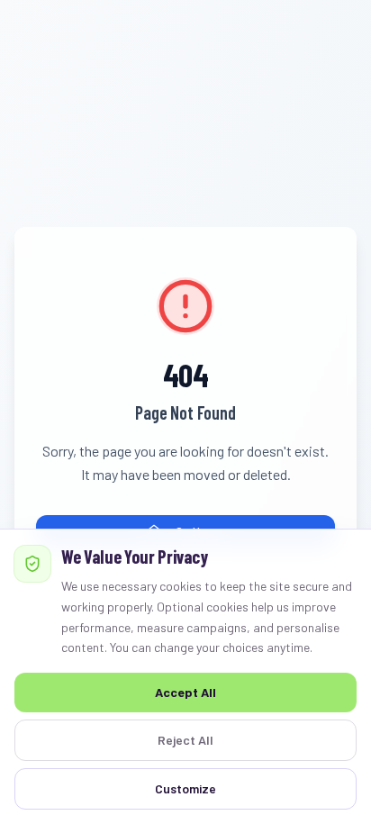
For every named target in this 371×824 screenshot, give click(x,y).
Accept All (185, 692)
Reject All (185, 739)
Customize (185, 788)
